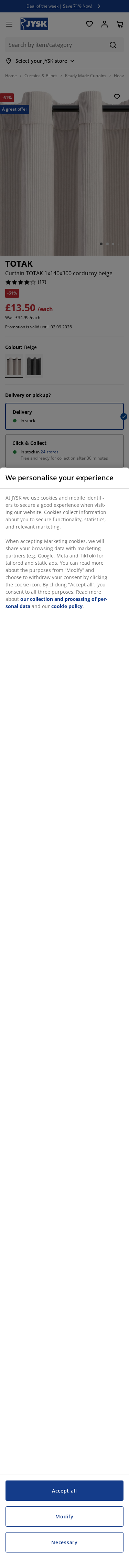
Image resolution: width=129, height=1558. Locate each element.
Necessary (64, 1542)
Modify (64, 1516)
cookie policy (67, 606)
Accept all (64, 1490)
